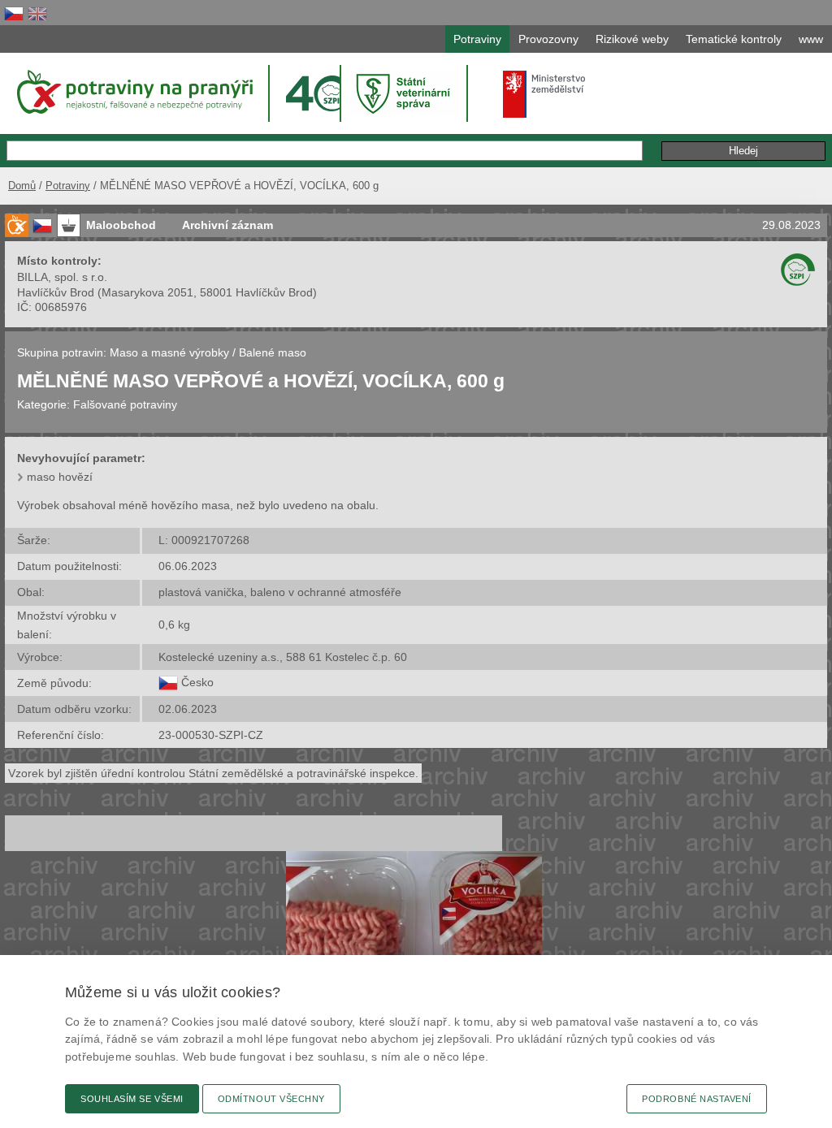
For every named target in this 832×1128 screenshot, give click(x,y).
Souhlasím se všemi (132, 1099)
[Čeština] (14, 13)
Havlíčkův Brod (55, 292)
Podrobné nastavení (697, 1099)
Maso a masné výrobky (169, 352)
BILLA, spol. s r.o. (62, 276)
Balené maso (272, 352)
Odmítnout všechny (271, 1099)
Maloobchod (121, 224)
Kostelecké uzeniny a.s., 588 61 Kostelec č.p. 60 (282, 656)
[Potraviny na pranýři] (134, 92)
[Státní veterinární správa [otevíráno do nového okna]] (405, 93)
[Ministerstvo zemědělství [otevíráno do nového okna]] (544, 94)
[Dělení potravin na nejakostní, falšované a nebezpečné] (16, 225)
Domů (22, 185)
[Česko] (168, 682)
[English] (37, 13)
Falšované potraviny (125, 404)
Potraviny (68, 185)
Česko (197, 682)
